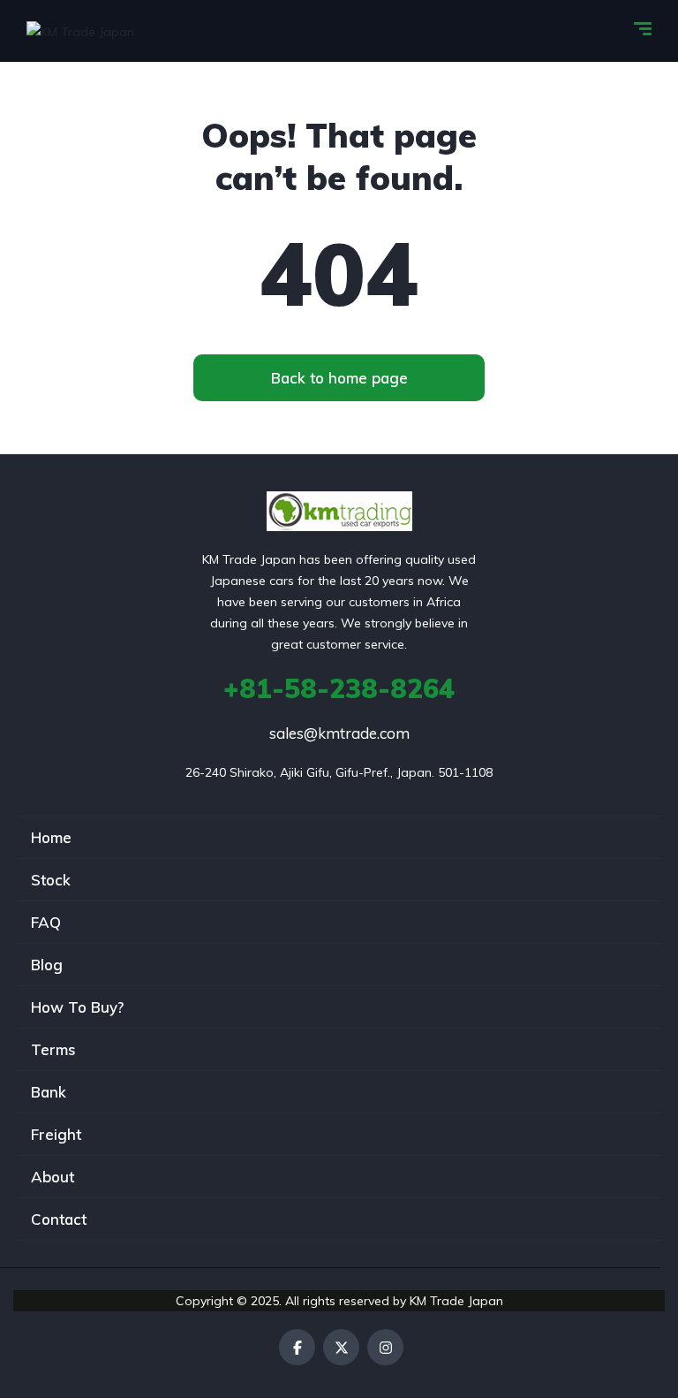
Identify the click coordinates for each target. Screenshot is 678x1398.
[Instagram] (385, 1347)
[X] (341, 1347)
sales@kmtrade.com (339, 733)
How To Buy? (77, 1007)
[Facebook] (297, 1347)
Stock (51, 879)
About (52, 1176)
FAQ (46, 922)
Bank (48, 1092)
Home (51, 837)
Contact (59, 1219)
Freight (56, 1134)
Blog (47, 964)
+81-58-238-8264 (339, 688)
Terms (53, 1049)
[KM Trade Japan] (80, 30)
